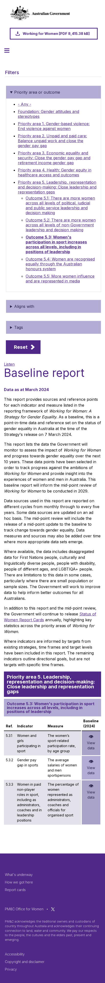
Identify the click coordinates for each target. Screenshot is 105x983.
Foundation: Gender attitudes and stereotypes (48, 114)
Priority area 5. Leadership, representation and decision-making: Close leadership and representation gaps (57, 187)
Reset (21, 347)
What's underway (19, 875)
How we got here (19, 882)
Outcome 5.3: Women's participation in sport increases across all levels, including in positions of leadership (56, 244)
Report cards (15, 890)
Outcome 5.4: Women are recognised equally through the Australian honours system (60, 264)
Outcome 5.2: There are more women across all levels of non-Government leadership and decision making (61, 225)
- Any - (24, 104)
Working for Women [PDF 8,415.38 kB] (56, 33)
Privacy (11, 969)
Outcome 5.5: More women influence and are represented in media (60, 278)
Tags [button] (18, 327)
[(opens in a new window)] (53, 909)
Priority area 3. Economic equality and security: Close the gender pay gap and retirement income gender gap (54, 157)
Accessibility (15, 954)
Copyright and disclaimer (24, 962)
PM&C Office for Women (24, 909)
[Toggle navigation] (7, 50)
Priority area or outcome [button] (37, 92)
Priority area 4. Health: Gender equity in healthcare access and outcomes (54, 172)
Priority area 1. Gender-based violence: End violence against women (54, 126)
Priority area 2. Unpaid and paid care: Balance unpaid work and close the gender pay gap (52, 140)
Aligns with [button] (24, 306)
